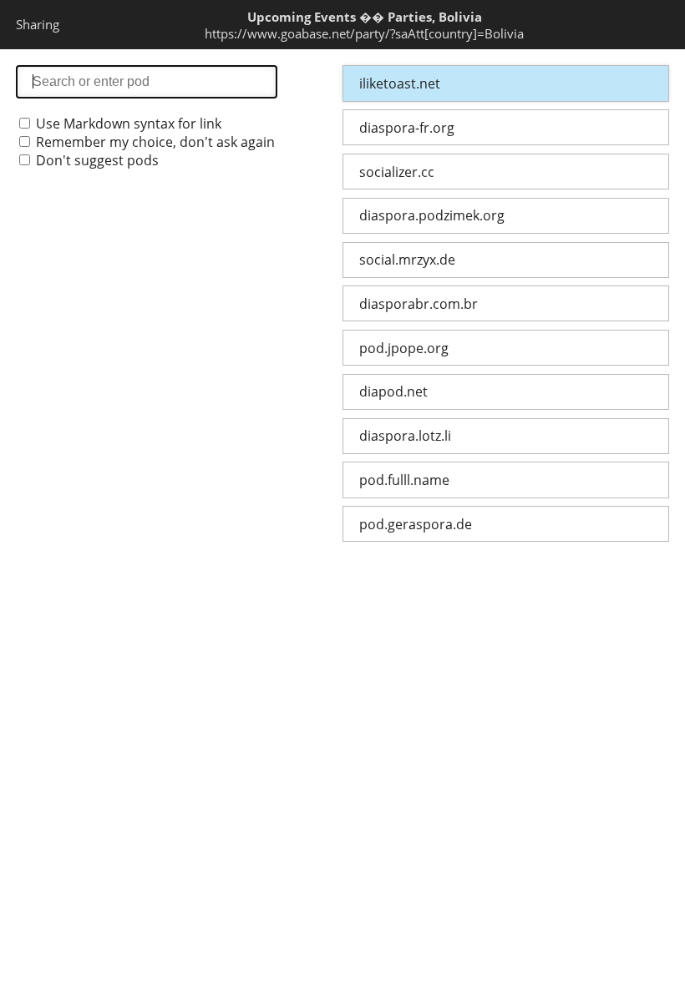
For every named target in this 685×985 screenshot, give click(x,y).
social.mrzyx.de (407, 259)
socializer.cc (396, 172)
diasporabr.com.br (418, 304)
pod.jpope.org (404, 348)
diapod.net (393, 391)
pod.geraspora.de (415, 524)
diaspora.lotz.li (405, 436)
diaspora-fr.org (406, 128)
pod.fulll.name (404, 480)
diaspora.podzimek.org (432, 215)
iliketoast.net (399, 83)
